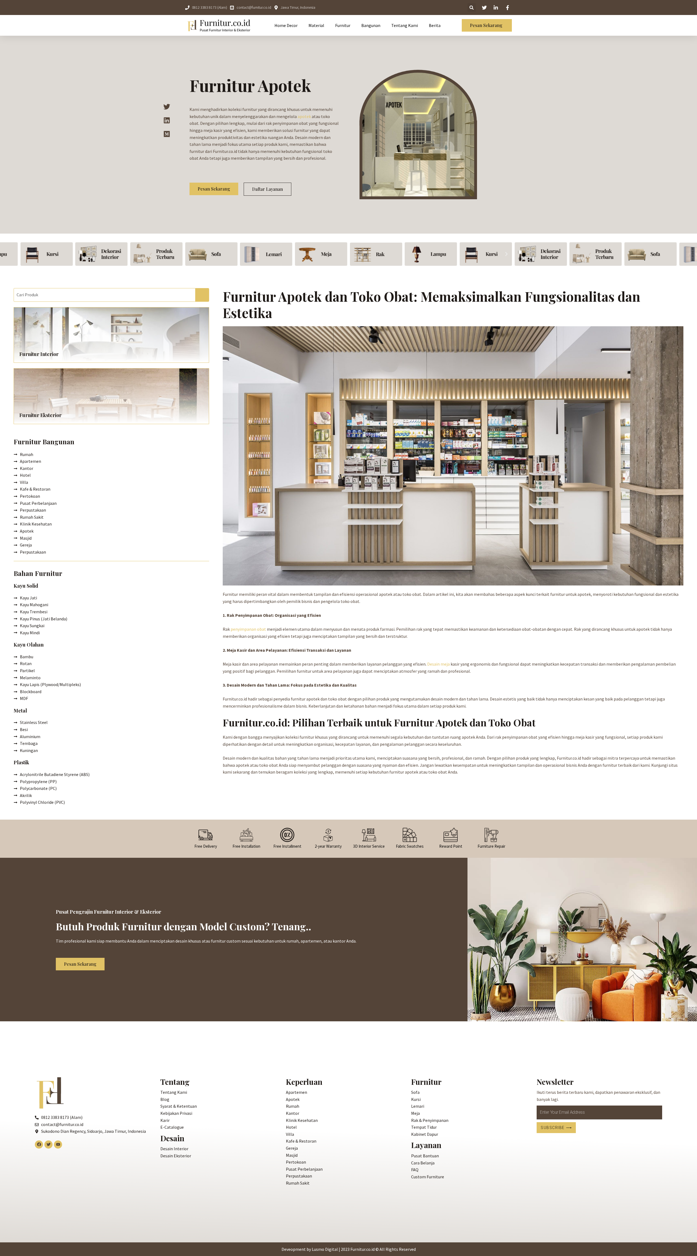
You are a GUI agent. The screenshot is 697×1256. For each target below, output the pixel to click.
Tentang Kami (404, 25)
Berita (435, 25)
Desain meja (438, 664)
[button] (190, 254)
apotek (304, 116)
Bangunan (370, 25)
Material (316, 25)
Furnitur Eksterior (40, 415)
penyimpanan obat (248, 629)
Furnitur (342, 25)
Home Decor (286, 25)
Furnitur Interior (39, 354)
